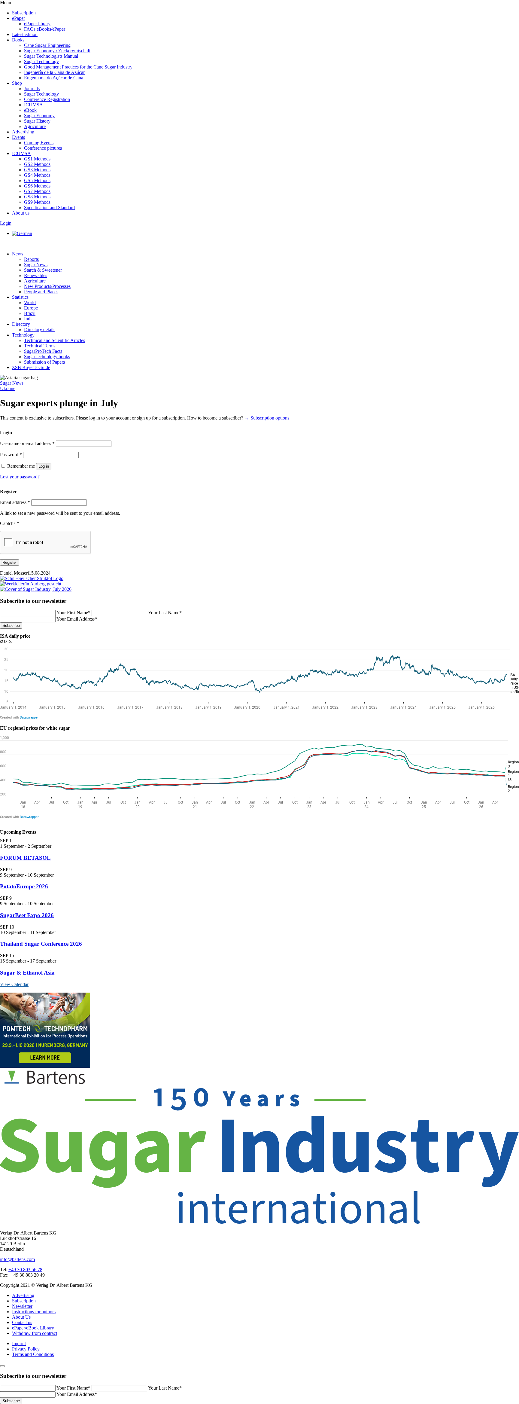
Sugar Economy (39, 115)
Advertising (23, 131)
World (30, 302)
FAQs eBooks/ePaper (44, 29)
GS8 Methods (37, 196)
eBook (30, 110)
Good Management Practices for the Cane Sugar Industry (78, 66)
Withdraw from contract (34, 1333)
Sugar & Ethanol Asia (27, 972)
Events (18, 137)
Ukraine (7, 388)
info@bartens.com (17, 1259)
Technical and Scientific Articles (54, 340)
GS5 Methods (37, 180)
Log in (43, 466)
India (29, 318)
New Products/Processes (47, 286)
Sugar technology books (47, 356)
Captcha (9, 523)
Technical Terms (39, 345)
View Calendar (14, 984)
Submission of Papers (44, 362)
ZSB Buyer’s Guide (31, 367)
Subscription (24, 12)
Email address (15, 502)
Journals (32, 88)
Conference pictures (43, 148)
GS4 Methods (37, 175)
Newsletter (22, 1306)
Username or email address (27, 443)
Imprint (19, 1343)
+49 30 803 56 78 (25, 1269)
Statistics (20, 297)
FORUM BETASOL (25, 858)
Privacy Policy (26, 1348)
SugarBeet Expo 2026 (27, 915)
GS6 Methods (37, 185)
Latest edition (25, 34)
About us (20, 212)
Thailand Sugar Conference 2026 (41, 944)
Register (9, 562)
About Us (21, 1317)
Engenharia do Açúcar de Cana (53, 77)
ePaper (18, 18)
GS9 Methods (37, 202)
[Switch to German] (22, 233)
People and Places (41, 291)
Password (11, 454)
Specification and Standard (49, 207)
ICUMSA (33, 104)
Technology (23, 334)
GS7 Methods (37, 191)
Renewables (35, 275)
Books (18, 39)
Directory (21, 324)
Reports (31, 259)
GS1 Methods (37, 158)
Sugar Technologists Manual (51, 56)
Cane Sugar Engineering (47, 45)
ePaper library (37, 23)
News (17, 253)
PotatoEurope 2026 (24, 886)
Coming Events (38, 142)
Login (5, 223)
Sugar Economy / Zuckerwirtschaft (57, 50)
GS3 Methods (37, 169)
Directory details (39, 329)
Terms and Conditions (33, 1354)
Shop (17, 83)
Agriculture (35, 126)
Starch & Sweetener (43, 270)
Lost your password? (20, 476)
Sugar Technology (41, 61)
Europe (31, 307)
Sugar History (37, 121)
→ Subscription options (266, 417)
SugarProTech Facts (43, 351)
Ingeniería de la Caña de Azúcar (54, 72)
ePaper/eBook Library (33, 1327)
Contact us (22, 1322)
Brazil (29, 313)
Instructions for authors (34, 1311)
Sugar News (35, 264)
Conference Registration (47, 99)
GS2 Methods (37, 164)
